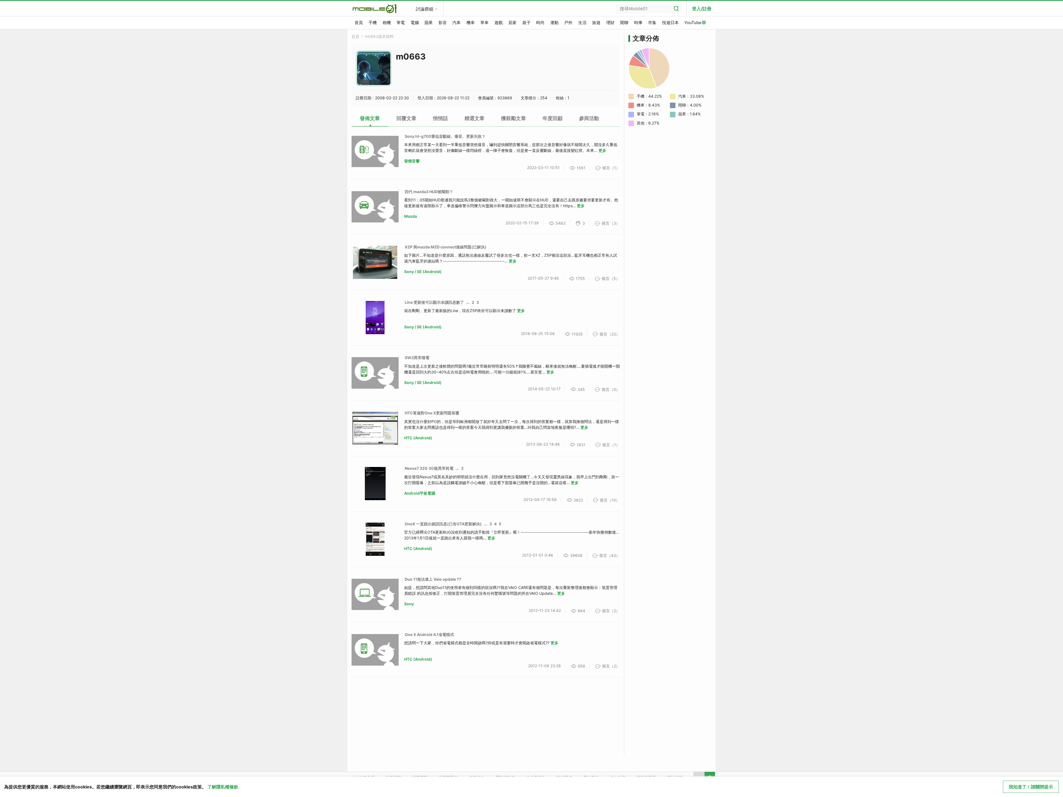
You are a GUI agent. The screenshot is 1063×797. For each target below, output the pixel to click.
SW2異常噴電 (417, 357)
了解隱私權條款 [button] (222, 787)
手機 (372, 22)
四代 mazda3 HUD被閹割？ (429, 191)
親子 (526, 22)
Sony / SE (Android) (423, 271)
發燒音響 (412, 161)
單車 (484, 22)
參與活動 (589, 118)
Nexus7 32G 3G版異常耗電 (429, 468)
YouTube (692, 22)
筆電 (400, 22)
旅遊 (596, 22)
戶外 (568, 22)
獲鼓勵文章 (513, 118)
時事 (638, 22)
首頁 (359, 22)
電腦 (415, 22)
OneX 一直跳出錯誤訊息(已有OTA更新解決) (443, 523)
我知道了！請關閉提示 (1031, 787)
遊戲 (498, 22)
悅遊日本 (670, 22)
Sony (409, 603)
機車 (470, 22)
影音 (442, 22)
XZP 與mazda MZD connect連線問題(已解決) (445, 247)
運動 (554, 22)
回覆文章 (406, 118)
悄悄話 (440, 118)
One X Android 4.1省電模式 (429, 634)
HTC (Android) (418, 437)
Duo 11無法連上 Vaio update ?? (433, 579)
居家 (512, 22)
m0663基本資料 (379, 36)
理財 (610, 22)
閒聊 (624, 22)
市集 (652, 22)
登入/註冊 (701, 8)
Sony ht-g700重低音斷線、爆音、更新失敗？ (445, 136)
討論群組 (425, 9)
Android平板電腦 (419, 493)
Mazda (410, 216)
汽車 (456, 22)
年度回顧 (553, 118)
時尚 (540, 22)
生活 (582, 22)
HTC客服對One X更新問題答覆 (432, 413)
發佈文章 (370, 118)
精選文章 (474, 118)
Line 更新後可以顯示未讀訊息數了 (434, 302)
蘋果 (428, 22)
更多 (602, 150)
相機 (387, 22)
